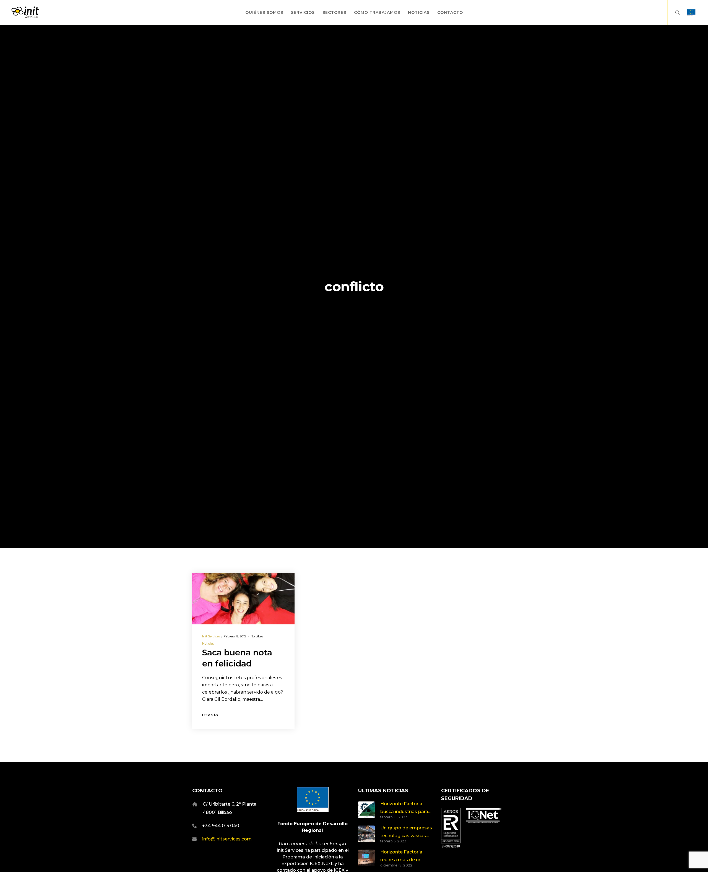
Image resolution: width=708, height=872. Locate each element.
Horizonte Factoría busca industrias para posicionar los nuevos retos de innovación (404, 808)
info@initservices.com (227, 839)
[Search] (674, 12)
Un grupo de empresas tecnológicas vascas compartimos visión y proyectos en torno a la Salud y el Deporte (406, 832)
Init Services (211, 636)
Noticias (208, 643)
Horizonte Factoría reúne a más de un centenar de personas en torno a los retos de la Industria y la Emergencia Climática (405, 856)
